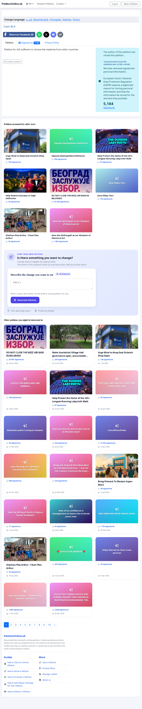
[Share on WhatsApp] (39, 35)
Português (55, 19)
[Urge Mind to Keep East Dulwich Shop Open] (25, 147)
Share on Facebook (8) (21, 34)
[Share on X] (46, 35)
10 (49, 624)
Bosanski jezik (41, 19)
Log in (115, 4)
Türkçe (76, 19)
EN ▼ (31, 4)
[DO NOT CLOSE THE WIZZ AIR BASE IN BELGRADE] (71, 187)
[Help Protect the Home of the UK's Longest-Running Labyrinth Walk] (117, 147)
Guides (8, 657)
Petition (9, 42)
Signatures (30, 42)
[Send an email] (53, 35)
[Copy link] (60, 35)
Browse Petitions (45, 4)
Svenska (67, 19)
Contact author (14, 61)
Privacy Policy (52, 42)
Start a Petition (131, 4)
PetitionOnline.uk (12, 3)
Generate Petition (26, 300)
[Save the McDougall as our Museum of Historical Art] (71, 226)
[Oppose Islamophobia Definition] (71, 146)
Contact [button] (60, 4)
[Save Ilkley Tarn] (117, 185)
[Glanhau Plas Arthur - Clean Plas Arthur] (25, 226)
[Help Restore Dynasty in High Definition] (25, 187)
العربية (29, 19)
